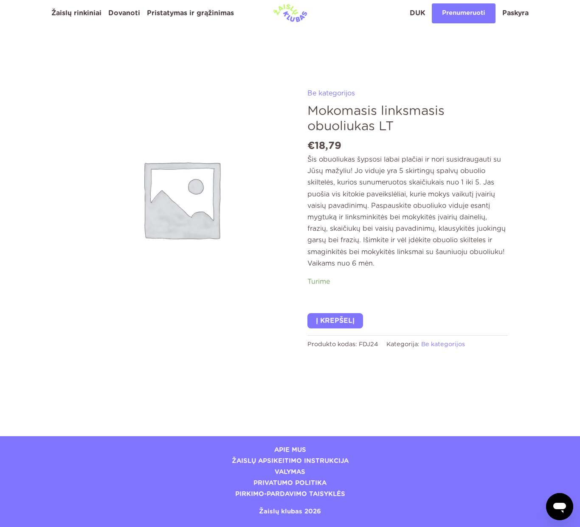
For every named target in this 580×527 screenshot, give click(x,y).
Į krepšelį (335, 320)
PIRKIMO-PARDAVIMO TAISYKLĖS (290, 494)
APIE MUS (290, 450)
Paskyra (515, 13)
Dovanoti (124, 13)
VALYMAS (290, 472)
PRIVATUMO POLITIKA (290, 483)
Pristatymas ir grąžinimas (190, 13)
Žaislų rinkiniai (76, 13)
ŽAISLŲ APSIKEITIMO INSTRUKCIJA (290, 461)
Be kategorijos (331, 93)
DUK (417, 13)
